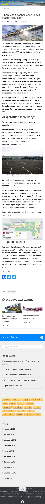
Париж (13, 410)
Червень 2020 (9, 429)
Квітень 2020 (9, 434)
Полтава (28, 407)
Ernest (21, 403)
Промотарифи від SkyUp (13, 386)
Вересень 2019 (10, 440)
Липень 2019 (9, 451)
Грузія (5, 410)
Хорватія (31, 410)
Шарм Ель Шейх (8, 414)
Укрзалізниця (36, 400)
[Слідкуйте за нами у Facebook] (41, 337)
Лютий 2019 (8, 478)
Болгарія (37, 407)
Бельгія (19, 414)
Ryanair (16, 400)
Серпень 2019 (9, 445)
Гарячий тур (18, 407)
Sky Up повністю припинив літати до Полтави (9, 319)
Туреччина (30, 403)
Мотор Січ (22, 410)
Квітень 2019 (9, 467)
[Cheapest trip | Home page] (10, 3)
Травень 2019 (9, 462)
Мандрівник (12, 22)
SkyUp (25, 400)
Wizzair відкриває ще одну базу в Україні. (20, 380)
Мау (5, 403)
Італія (13, 403)
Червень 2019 (9, 456)
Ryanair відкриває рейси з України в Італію (21, 369)
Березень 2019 (10, 473)
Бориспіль (11, 291)
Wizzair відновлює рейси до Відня (17, 375)
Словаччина (29, 414)
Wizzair (7, 400)
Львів (37, 414)
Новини (5, 9)
